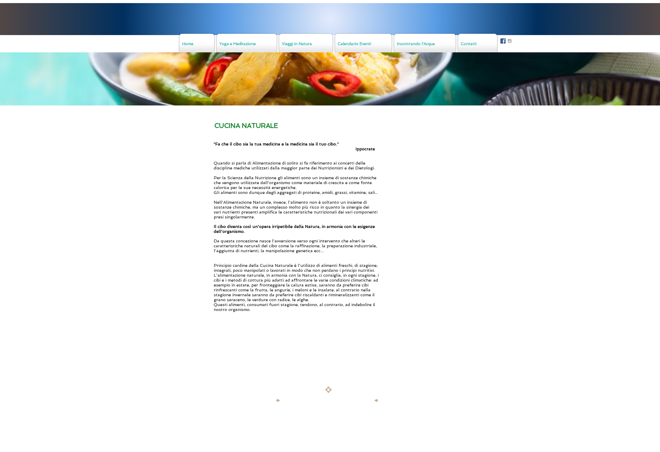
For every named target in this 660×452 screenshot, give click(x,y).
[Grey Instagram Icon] (509, 41)
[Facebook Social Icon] (503, 41)
